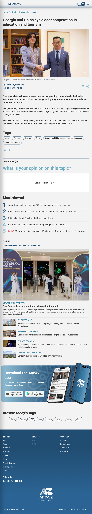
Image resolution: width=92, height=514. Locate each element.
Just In (34, 444)
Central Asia (23, 245)
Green (5, 459)
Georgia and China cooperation (57, 138)
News (7, 138)
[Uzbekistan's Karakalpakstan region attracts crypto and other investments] (9, 333)
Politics (17, 138)
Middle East (35, 245)
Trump (49, 419)
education (78, 138)
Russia (68, 419)
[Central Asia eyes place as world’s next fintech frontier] (9, 354)
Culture (5, 455)
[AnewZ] (46, 495)
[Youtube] (16, 481)
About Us (63, 440)
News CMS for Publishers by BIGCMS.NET (73, 509)
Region (15, 12)
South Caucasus (28, 12)
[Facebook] (4, 481)
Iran (40, 419)
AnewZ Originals (9, 463)
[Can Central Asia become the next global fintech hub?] (46, 274)
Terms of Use (65, 448)
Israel (59, 419)
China (38, 138)
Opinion (6, 471)
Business (6, 452)
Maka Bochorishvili (12, 143)
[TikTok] (24, 481)
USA (32, 419)
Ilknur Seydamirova (15, 85)
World (5, 444)
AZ (80, 4)
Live (33, 440)
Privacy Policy (65, 444)
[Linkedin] (8, 481)
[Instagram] (20, 481)
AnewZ (13, 509)
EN (83, 4)
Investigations (8, 467)
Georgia (28, 138)
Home (5, 12)
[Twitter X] (12, 481)
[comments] (83, 86)
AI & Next (6, 448)
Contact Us (64, 452)
